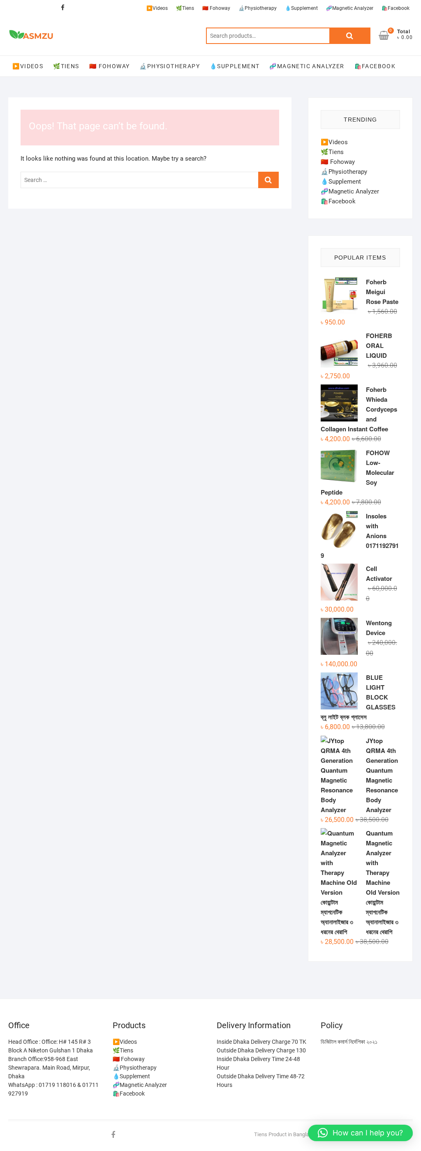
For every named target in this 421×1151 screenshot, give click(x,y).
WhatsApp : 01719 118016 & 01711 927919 (53, 1089)
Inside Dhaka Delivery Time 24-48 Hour (258, 1063)
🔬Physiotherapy (257, 8)
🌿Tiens (185, 8)
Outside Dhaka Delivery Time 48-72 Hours (261, 1080)
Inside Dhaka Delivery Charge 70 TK (261, 1041)
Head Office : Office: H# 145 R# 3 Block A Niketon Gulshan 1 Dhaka (50, 1046)
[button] (360, 1133)
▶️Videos (157, 8)
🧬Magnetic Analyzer (349, 8)
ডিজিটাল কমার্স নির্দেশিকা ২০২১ (349, 1041)
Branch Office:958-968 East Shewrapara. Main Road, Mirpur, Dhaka (49, 1068)
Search (349, 36)
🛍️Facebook (395, 8)
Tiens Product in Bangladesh (287, 1134)
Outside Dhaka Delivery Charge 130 (261, 1050)
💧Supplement (301, 8)
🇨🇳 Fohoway (216, 8)
